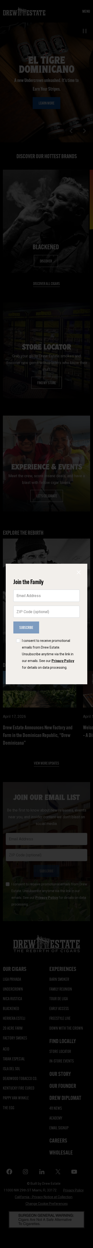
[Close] (79, 572)
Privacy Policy (63, 661)
